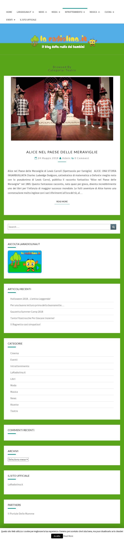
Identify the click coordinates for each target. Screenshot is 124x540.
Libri (12, 378)
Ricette (14, 404)
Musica (14, 391)
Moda (13, 385)
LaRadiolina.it (18, 372)
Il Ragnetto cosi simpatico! (25, 324)
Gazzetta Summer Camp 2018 (26, 311)
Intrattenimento (19, 366)
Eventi (13, 359)
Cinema (14, 353)
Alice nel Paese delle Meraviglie (62, 152)
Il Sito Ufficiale (28, 19)
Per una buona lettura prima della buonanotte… (37, 305)
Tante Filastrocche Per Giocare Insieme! (32, 318)
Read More (63, 201)
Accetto (57, 536)
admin (66, 158)
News (13, 398)
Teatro (14, 410)
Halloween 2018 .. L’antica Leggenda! (30, 298)
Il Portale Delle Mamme (21, 513)
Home (9, 11)
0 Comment (82, 158)
